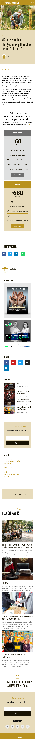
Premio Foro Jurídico (11, 474)
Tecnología (8, 476)
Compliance (8, 459)
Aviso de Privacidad (17, 734)
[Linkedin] (6, 368)
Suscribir (17, 174)
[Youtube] (13, 362)
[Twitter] (20, 362)
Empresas (7, 463)
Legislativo (8, 468)
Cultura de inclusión (12, 461)
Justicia (7, 466)
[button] (2, 2)
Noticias (7, 470)
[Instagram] (27, 362)
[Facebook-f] (6, 362)
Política (7, 472)
